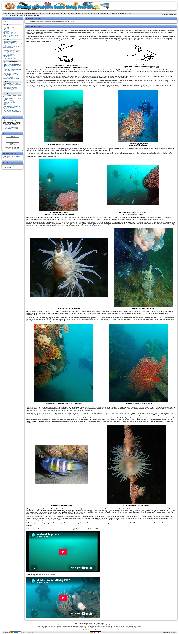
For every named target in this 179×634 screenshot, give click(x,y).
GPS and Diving (8, 77)
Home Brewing (7, 167)
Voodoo (47, 36)
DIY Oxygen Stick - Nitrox (11, 68)
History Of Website (15, 13)
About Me (6, 26)
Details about (11, 126)
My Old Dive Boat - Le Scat (11, 74)
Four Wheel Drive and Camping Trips (11, 157)
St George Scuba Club (10, 32)
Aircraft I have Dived (9, 55)
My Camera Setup (9, 70)
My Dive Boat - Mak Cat (10, 73)
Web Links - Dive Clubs (10, 34)
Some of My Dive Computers (12, 62)
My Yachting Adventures (11, 128)
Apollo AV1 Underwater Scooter (12, 65)
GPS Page (90, 82)
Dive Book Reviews (9, 107)
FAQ (5, 30)
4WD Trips (22, 15)
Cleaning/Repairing (12, 127)
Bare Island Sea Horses (10, 85)
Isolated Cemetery (56, 36)
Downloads (7, 31)
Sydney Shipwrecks (57, 13)
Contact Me (27, 13)
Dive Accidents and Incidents (118, 13)
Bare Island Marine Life (10, 88)
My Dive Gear (8, 76)
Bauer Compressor (9, 66)
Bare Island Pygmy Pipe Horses (12, 84)
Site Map (6, 109)
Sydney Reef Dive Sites (40, 13)
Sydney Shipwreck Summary (12, 50)
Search (37, 15)
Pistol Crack (69, 36)
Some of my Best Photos (11, 35)
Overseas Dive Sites (99, 13)
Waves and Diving (9, 101)
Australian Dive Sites (84, 13)
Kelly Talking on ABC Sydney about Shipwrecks (11, 47)
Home (5, 13)
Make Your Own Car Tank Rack (12, 78)
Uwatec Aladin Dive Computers (12, 64)
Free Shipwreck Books (10, 58)
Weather (30, 15)
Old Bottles (7, 57)
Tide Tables (7, 105)
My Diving (6, 28)
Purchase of (11, 124)
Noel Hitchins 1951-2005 (10, 110)
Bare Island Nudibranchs (10, 87)
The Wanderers (81, 36)
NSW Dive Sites (71, 13)
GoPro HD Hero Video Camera (12, 69)
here (18, 148)
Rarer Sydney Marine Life (11, 83)
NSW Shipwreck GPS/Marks (12, 51)
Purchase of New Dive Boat (11, 72)
